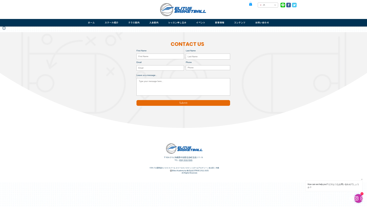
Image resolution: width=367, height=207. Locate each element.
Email (138, 62)
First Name (141, 51)
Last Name (191, 51)
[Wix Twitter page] (294, 5)
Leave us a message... (146, 75)
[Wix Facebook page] (288, 5)
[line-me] (283, 5)
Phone (189, 62)
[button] (250, 4)
